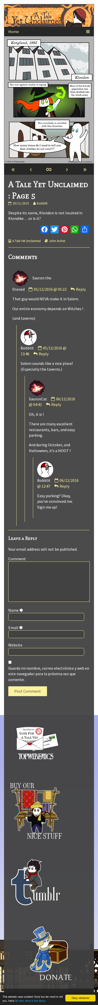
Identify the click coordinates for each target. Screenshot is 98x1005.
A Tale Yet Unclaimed (26, 241)
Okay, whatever (80, 998)
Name (16, 610)
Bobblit (42, 203)
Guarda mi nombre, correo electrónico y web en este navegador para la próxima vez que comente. (48, 674)
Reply (81, 289)
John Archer (57, 241)
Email (16, 627)
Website (15, 644)
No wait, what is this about (30, 1000)
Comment (17, 558)
